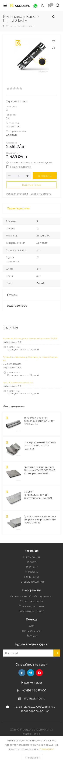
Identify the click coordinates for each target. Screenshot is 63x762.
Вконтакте (21, 672)
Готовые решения (31, 581)
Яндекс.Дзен (39, 672)
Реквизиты (31, 576)
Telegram (30, 672)
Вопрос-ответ (31, 630)
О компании (31, 557)
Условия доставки (17, 193)
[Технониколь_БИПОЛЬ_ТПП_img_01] (31, 56)
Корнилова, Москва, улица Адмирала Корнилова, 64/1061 (30, 338)
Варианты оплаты (40, 193)
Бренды (31, 635)
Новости (31, 562)
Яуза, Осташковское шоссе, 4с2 (18, 382)
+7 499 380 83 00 (34, 690)
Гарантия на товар (31, 611)
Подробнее (47, 749)
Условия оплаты (31, 601)
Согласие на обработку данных (31, 596)
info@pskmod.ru (34, 698)
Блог (31, 625)
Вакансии (31, 567)
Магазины (31, 571)
